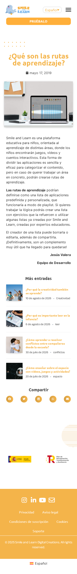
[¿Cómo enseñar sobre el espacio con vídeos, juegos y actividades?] (14, 378)
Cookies (62, 521)
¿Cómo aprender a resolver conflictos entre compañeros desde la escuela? (45, 343)
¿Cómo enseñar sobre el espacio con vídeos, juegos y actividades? (48, 369)
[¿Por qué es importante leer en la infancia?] (14, 326)
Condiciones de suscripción (28, 521)
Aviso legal (50, 512)
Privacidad (26, 512)
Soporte (38, 531)
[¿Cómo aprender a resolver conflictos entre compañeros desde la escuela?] (14, 352)
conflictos (59, 352)
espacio (57, 376)
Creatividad (63, 298)
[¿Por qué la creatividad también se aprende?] (14, 300)
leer (57, 324)
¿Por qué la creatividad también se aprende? (47, 291)
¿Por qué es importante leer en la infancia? (48, 317)
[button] (68, 10)
